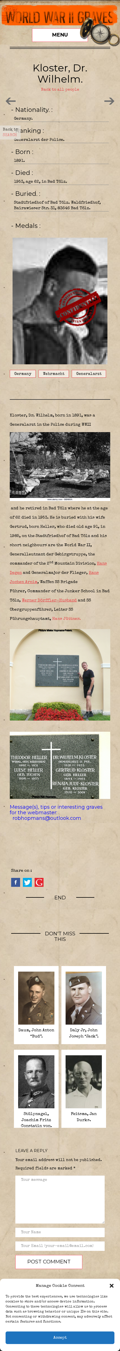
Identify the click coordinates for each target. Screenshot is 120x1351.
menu (60, 35)
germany (22, 374)
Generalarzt (89, 374)
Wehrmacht (53, 374)
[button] (111, 1286)
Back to (10, 132)
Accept (60, 1338)
